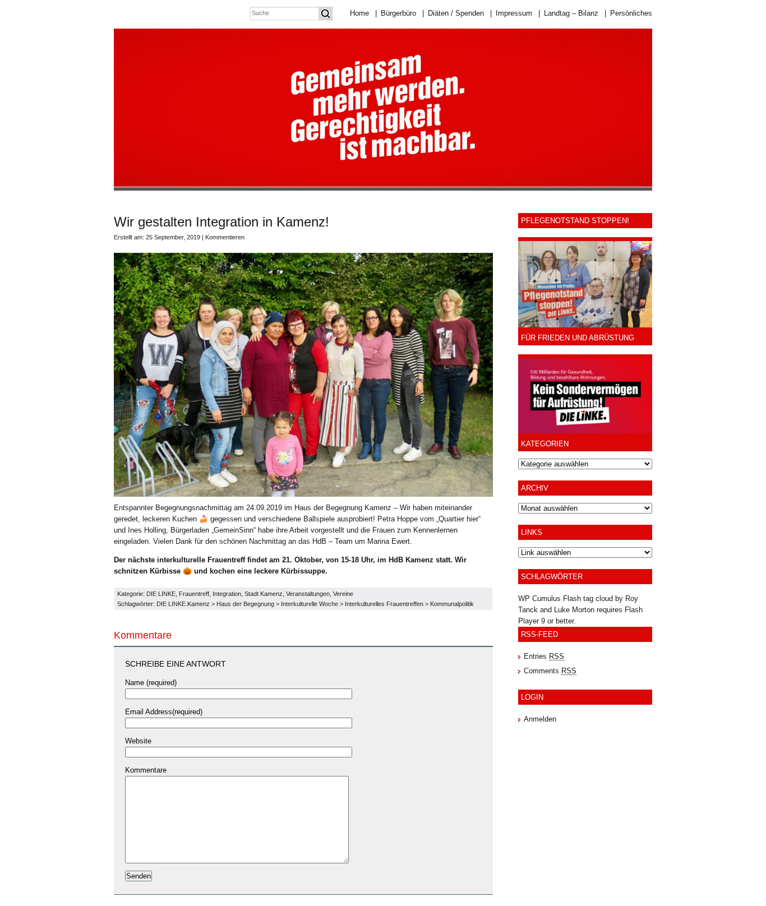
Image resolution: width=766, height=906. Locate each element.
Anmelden (540, 719)
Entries (544, 656)
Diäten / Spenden (453, 13)
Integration (227, 593)
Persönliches (628, 13)
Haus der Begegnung (245, 603)
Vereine (343, 593)
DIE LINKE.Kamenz (183, 603)
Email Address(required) (163, 712)
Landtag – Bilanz (568, 13)
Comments (550, 671)
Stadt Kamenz (263, 593)
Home (359, 13)
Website (138, 741)
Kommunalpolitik (452, 603)
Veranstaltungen (308, 593)
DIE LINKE (161, 593)
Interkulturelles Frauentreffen (384, 603)
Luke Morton (574, 609)
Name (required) (151, 682)
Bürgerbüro (395, 13)
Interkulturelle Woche (309, 603)
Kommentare (146, 770)
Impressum (511, 13)
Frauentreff (194, 593)
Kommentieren (224, 237)
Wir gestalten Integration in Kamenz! (221, 221)
